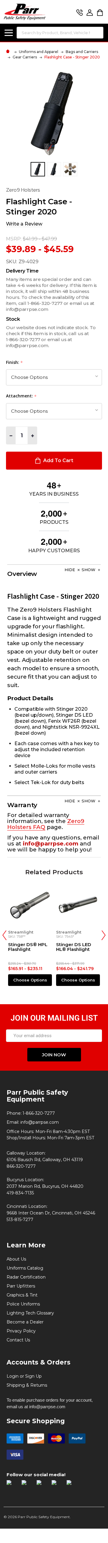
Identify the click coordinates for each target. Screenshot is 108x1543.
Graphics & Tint (22, 1295)
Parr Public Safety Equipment (37, 1095)
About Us (16, 1259)
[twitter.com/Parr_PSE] (41, 1485)
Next (103, 935)
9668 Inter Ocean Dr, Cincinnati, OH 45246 (51, 1213)
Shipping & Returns (27, 1385)
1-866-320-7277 (38, 1113)
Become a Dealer (25, 1322)
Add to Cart (57, 460)
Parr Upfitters (21, 1286)
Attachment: (21, 396)
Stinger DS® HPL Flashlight (27, 947)
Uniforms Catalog (25, 1268)
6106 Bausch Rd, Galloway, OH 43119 (45, 1159)
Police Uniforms (23, 1304)
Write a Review (24, 224)
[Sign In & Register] (90, 12)
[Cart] (100, 12)
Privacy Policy (21, 1331)
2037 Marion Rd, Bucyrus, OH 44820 (45, 1186)
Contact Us (18, 1340)
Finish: (14, 362)
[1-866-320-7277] (79, 12)
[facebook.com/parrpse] (11, 1485)
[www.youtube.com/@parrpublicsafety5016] (56, 1485)
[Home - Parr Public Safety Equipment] (9, 51)
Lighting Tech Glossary (30, 1313)
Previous (5, 935)
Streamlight (20, 932)
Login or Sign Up (24, 1376)
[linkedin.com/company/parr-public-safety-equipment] (71, 1485)
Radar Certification (26, 1277)
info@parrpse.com (39, 1122)
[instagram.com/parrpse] (26, 1485)
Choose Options (30, 980)
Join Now (54, 1055)
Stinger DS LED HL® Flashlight (73, 947)
